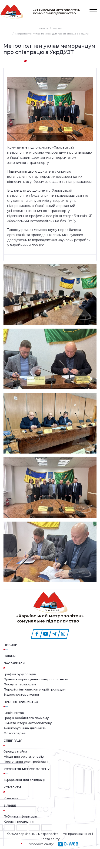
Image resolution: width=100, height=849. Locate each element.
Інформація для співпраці (24, 780)
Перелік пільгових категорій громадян (34, 689)
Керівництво (13, 713)
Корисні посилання (18, 821)
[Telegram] (54, 634)
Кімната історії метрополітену (27, 723)
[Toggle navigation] (93, 12)
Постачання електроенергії (25, 761)
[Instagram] (63, 634)
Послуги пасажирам (19, 684)
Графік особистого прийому (26, 718)
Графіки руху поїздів (19, 674)
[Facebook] (37, 634)
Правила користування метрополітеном (35, 679)
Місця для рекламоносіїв (23, 756)
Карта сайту (50, 839)
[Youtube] (45, 634)
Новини (10, 645)
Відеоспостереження (21, 694)
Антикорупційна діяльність (24, 728)
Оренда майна (15, 751)
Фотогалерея (14, 733)
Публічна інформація (20, 816)
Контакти (10, 798)
